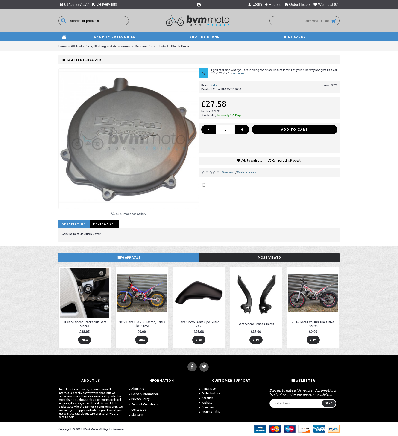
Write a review (247, 172)
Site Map (137, 414)
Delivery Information (145, 394)
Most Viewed (269, 257)
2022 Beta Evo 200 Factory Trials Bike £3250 (141, 324)
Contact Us (138, 409)
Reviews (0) (104, 224)
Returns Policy (211, 411)
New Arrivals (128, 257)
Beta (214, 85)
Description (74, 224)
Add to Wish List (251, 160)
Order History (211, 393)
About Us (137, 388)
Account (207, 397)
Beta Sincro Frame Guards (256, 324)
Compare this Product (286, 160)
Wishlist (207, 402)
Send (328, 403)
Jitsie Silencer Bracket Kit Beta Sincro (84, 324)
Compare (208, 407)
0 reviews (228, 172)
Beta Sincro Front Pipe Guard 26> (199, 324)
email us (238, 73)
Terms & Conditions (144, 404)
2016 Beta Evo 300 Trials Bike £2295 (313, 324)
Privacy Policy (140, 399)
